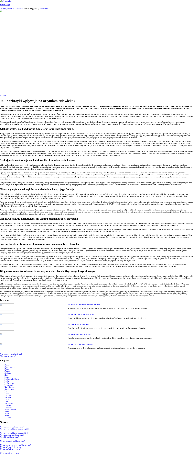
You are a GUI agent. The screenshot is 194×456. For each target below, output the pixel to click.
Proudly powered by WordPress (11, 9)
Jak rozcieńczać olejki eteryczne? (11, 447)
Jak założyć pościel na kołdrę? (78, 324)
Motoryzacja (8, 385)
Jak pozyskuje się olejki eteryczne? (12, 441)
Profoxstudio (44, 9)
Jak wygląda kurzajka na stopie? (79, 334)
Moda (6, 381)
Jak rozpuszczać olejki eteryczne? (12, 435)
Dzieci (6, 369)
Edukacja (7, 373)
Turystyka (8, 407)
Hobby (6, 375)
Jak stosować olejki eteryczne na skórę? (14, 433)
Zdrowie (3, 95)
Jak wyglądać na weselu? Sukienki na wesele (84, 304)
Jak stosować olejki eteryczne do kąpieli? (14, 429)
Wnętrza (7, 415)
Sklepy (6, 399)
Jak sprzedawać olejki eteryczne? (11, 427)
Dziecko (7, 371)
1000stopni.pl (5, 5)
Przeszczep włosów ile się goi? (11, 354)
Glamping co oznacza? (8, 356)
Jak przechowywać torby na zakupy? (81, 344)
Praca (6, 391)
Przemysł (7, 395)
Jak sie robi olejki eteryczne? (10, 453)
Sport (6, 401)
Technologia (8, 403)
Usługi (6, 413)
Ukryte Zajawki (10, 409)
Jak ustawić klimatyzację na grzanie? (81, 314)
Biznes (6, 365)
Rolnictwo (8, 397)
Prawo (6, 393)
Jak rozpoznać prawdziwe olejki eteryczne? (15, 445)
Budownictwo (9, 367)
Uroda (6, 411)
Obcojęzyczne (9, 389)
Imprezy (7, 377)
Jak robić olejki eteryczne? (9, 437)
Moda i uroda (9, 383)
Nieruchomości (9, 387)
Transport (7, 405)
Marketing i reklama (11, 379)
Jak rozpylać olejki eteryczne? (10, 449)
